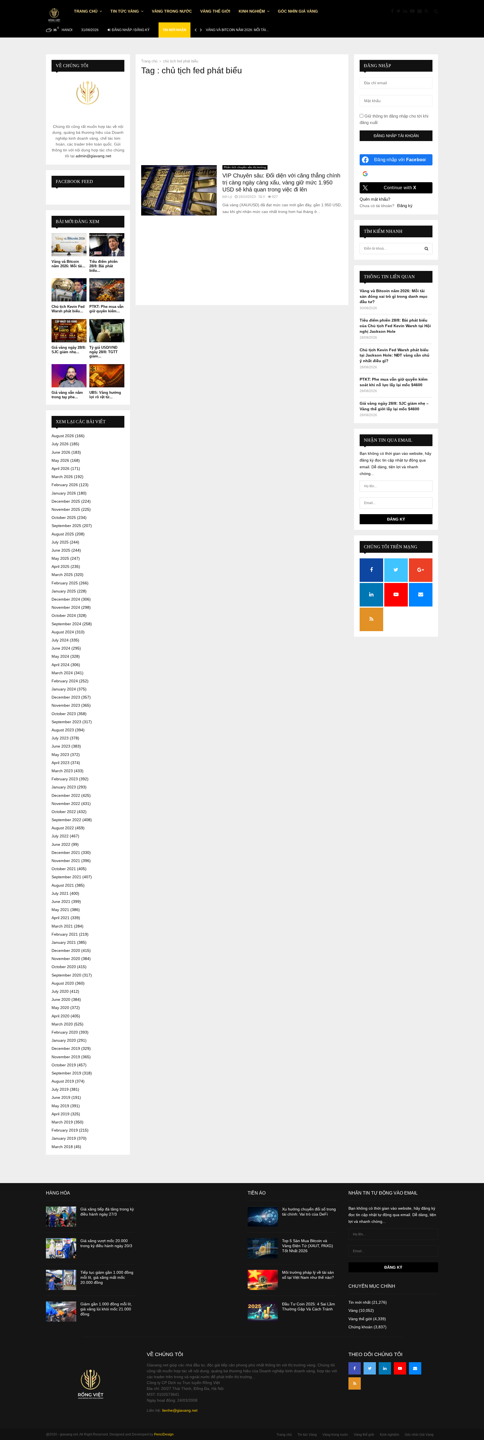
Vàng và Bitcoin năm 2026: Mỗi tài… (237, 30)
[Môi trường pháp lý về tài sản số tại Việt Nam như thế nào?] (263, 1280)
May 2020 (60, 1007)
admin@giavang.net (93, 156)
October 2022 (64, 811)
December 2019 (66, 1048)
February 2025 (65, 583)
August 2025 (63, 534)
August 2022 (63, 828)
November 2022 (66, 803)
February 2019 (65, 1130)
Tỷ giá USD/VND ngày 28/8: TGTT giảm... (103, 351)
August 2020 (63, 983)
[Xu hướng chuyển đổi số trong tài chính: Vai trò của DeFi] (263, 1217)
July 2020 (60, 991)
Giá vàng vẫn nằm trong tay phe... (67, 394)
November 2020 (66, 958)
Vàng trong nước (172, 11)
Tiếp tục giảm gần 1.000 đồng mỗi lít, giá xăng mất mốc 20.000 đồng (106, 1277)
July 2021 (60, 893)
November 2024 (66, 607)
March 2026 (62, 476)
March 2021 (62, 926)
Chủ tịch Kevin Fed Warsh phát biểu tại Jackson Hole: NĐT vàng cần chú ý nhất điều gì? (394, 355)
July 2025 (60, 542)
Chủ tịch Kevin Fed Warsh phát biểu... (68, 309)
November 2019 (66, 1057)
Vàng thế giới (215, 11)
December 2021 (66, 852)
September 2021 (66, 877)
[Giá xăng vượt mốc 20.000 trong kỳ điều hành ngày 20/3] (61, 1248)
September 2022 (66, 820)
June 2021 (61, 901)
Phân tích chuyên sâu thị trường (245, 167)
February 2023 (65, 779)
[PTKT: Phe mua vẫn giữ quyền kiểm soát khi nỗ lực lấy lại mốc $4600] (106, 289)
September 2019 (66, 1073)
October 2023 (64, 713)
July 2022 (60, 836)
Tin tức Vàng (124, 11)
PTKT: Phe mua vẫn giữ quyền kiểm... (106, 309)
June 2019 (61, 1097)
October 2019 (64, 1065)
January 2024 (64, 689)
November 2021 (66, 860)
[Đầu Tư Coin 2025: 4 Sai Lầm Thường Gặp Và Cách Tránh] (263, 1311)
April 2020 (60, 1016)
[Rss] (428, 11)
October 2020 (64, 966)
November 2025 (66, 509)
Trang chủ (85, 11)
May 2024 (60, 656)
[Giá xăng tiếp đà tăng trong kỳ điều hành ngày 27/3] (61, 1217)
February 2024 (65, 681)
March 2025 (62, 574)
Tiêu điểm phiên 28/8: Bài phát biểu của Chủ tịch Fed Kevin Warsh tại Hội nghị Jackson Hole (395, 325)
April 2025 (60, 566)
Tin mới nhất (359, 1302)
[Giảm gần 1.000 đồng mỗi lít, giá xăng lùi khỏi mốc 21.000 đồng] (61, 1311)
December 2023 (66, 697)
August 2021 (63, 885)
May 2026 (60, 460)
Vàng (353, 1310)
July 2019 (60, 1089)
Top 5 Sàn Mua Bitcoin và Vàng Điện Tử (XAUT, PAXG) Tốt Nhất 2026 (307, 1245)
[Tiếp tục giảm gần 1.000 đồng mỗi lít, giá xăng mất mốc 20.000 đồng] (61, 1280)
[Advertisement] (242, 120)
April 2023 (60, 762)
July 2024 (60, 640)
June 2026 (61, 452)
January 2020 (64, 1040)
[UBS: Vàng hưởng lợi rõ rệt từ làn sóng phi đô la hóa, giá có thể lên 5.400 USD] (106, 375)
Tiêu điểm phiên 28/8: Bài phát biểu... (103, 265)
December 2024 (66, 599)
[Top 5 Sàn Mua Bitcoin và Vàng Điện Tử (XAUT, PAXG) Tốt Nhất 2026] (263, 1248)
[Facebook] (393, 11)
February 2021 (65, 934)
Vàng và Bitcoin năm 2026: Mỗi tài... (68, 263)
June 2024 (61, 648)
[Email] (421, 11)
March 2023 (62, 771)
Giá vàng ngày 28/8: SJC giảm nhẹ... (69, 349)
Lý (230, 197)
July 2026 (60, 444)
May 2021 (60, 909)
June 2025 (61, 550)
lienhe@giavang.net (179, 1410)
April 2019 (60, 1114)
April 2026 (60, 468)
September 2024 (66, 624)
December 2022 (66, 795)
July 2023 (60, 738)
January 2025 (64, 591)
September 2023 (66, 722)
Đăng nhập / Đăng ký (130, 30)
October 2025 (64, 517)
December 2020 (66, 950)
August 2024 (63, 632)
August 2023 (63, 730)
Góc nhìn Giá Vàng (298, 11)
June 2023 (61, 746)
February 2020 (65, 1032)
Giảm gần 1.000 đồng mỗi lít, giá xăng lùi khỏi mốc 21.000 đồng (106, 1309)
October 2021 (64, 869)
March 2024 (62, 673)
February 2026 (65, 485)
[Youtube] (413, 11)
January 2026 (64, 493)
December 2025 (66, 501)
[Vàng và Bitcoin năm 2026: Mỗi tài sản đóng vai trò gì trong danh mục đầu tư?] (69, 244)
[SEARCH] (426, 248)
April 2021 (60, 917)
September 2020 (66, 975)
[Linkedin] (406, 11)
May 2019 (60, 1106)
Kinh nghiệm (252, 11)
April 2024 (60, 664)
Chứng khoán (360, 1327)
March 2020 (62, 1024)
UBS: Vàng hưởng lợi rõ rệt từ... (105, 394)
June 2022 (61, 844)
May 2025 (60, 558)
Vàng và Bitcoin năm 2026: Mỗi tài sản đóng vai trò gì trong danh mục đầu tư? (393, 296)
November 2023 (66, 705)
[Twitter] (399, 11)
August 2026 (63, 436)
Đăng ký (405, 205)
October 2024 (64, 615)
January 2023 (64, 787)
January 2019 (64, 1138)
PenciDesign (164, 1434)
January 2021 (64, 942)
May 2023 (60, 754)
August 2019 (63, 1081)
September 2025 (66, 525)
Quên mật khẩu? (375, 199)
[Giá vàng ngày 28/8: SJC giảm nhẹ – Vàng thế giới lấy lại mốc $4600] (69, 330)
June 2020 (61, 999)
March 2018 (62, 1146)
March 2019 (62, 1122)
